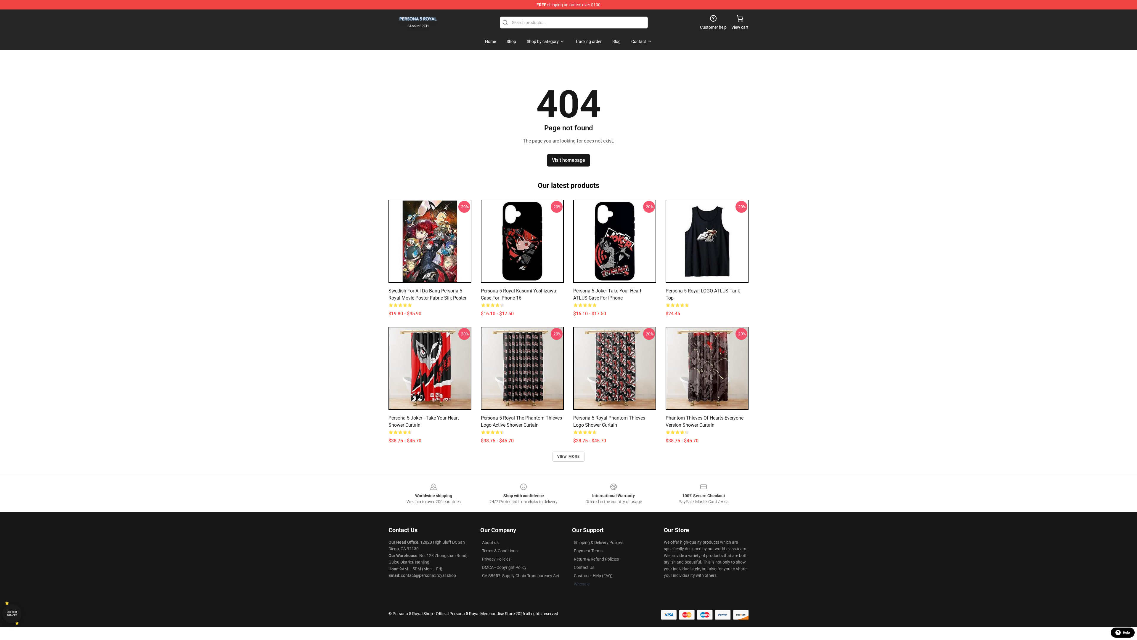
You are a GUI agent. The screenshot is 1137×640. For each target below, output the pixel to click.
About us (490, 542)
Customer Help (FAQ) (593, 575)
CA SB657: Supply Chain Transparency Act (520, 575)
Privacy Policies (496, 559)
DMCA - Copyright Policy (504, 567)
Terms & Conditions (500, 550)
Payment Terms (588, 550)
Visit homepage (568, 160)
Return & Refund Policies (596, 559)
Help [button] (1126, 633)
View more (568, 457)
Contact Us (584, 567)
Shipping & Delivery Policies (598, 542)
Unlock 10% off (12, 614)
